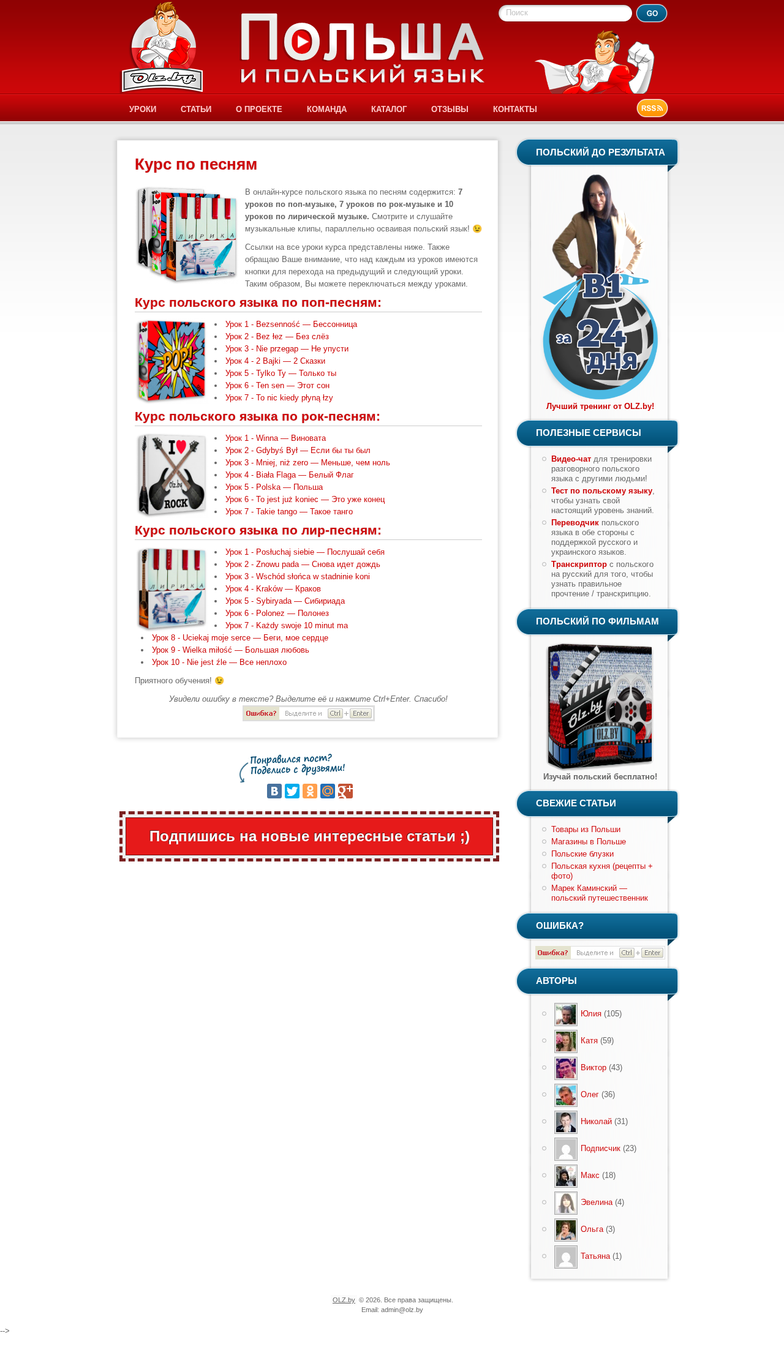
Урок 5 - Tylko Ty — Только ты (280, 373)
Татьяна (595, 1256)
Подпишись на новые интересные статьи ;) (309, 836)
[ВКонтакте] (274, 791)
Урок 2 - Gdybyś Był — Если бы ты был (298, 450)
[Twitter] (292, 791)
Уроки (142, 109)
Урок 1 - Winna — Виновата (275, 438)
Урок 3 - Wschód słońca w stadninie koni (297, 576)
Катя (589, 1040)
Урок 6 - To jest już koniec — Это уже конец (305, 499)
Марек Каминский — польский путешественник (599, 893)
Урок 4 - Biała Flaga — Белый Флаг (289, 474)
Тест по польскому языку (601, 490)
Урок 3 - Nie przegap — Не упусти (287, 348)
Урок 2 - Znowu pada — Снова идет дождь (302, 564)
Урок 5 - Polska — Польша (274, 487)
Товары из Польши (585, 829)
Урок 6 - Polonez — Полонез (277, 613)
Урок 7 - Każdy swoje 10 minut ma (286, 625)
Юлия (591, 1013)
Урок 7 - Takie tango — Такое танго (289, 511)
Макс (590, 1175)
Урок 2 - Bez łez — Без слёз (277, 336)
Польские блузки (582, 853)
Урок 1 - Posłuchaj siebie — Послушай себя (305, 552)
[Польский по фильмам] (600, 769)
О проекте (259, 109)
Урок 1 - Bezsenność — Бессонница (291, 324)
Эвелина (596, 1202)
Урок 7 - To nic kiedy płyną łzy (279, 397)
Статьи (196, 109)
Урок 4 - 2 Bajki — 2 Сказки (275, 361)
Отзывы (450, 109)
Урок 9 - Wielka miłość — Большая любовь (230, 650)
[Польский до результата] (600, 398)
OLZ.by (344, 1300)
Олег (590, 1094)
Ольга (592, 1229)
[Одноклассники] (310, 791)
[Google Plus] (345, 791)
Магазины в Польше (588, 841)
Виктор (593, 1067)
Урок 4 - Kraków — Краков (273, 588)
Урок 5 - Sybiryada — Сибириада (285, 601)
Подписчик (600, 1148)
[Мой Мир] (327, 791)
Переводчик (575, 522)
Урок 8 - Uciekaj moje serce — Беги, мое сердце (240, 637)
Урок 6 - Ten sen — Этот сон (277, 385)
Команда (327, 109)
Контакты (515, 109)
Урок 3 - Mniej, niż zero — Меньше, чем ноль (307, 462)
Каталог (389, 109)
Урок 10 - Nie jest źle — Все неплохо (219, 662)
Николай (596, 1121)
